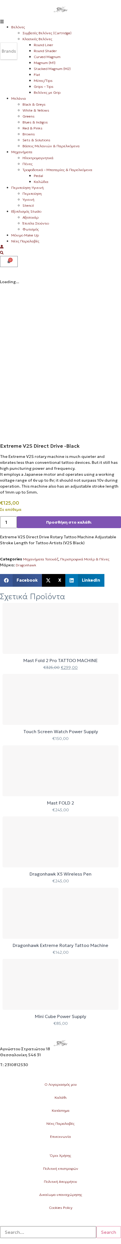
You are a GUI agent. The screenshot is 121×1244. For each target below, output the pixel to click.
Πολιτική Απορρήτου (60, 1181)
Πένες (28, 164)
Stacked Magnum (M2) (52, 69)
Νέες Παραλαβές (25, 241)
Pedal (38, 176)
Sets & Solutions (36, 140)
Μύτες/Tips (43, 80)
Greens (29, 116)
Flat (37, 74)
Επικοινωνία (60, 1136)
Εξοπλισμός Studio (26, 211)
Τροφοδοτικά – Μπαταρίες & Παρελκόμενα (57, 170)
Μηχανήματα (21, 152)
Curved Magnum (47, 57)
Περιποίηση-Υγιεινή (27, 187)
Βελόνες (18, 27)
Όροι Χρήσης (60, 1155)
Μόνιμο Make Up (25, 235)
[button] (60, 21)
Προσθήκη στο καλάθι (68, 522)
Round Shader (45, 51)
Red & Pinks (32, 128)
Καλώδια (41, 182)
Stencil (28, 205)
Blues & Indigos (35, 122)
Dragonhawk (26, 565)
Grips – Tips (43, 86)
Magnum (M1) (44, 63)
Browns (29, 134)
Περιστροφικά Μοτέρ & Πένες (84, 559)
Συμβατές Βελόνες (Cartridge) (47, 33)
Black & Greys (34, 104)
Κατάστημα (61, 1110)
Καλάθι (61, 1097)
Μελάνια (18, 98)
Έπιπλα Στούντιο (36, 223)
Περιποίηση (32, 193)
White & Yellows (36, 110)
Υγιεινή (28, 199)
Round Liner (43, 45)
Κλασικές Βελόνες (37, 39)
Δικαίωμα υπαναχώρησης (60, 1194)
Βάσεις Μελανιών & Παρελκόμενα (51, 146)
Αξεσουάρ (31, 217)
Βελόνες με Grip (47, 92)
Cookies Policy (60, 1207)
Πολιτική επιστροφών (60, 1168)
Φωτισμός (31, 229)
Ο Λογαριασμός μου (60, 1084)
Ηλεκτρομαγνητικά (38, 158)
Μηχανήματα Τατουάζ (40, 559)
